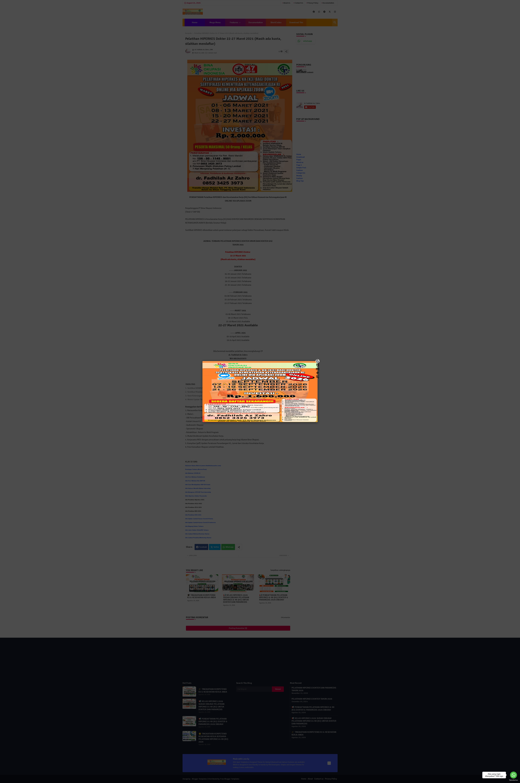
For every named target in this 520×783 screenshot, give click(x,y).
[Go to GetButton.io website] (513, 780)
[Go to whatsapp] (513, 775)
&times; (317, 361)
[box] (260, 391)
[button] (260, 391)
